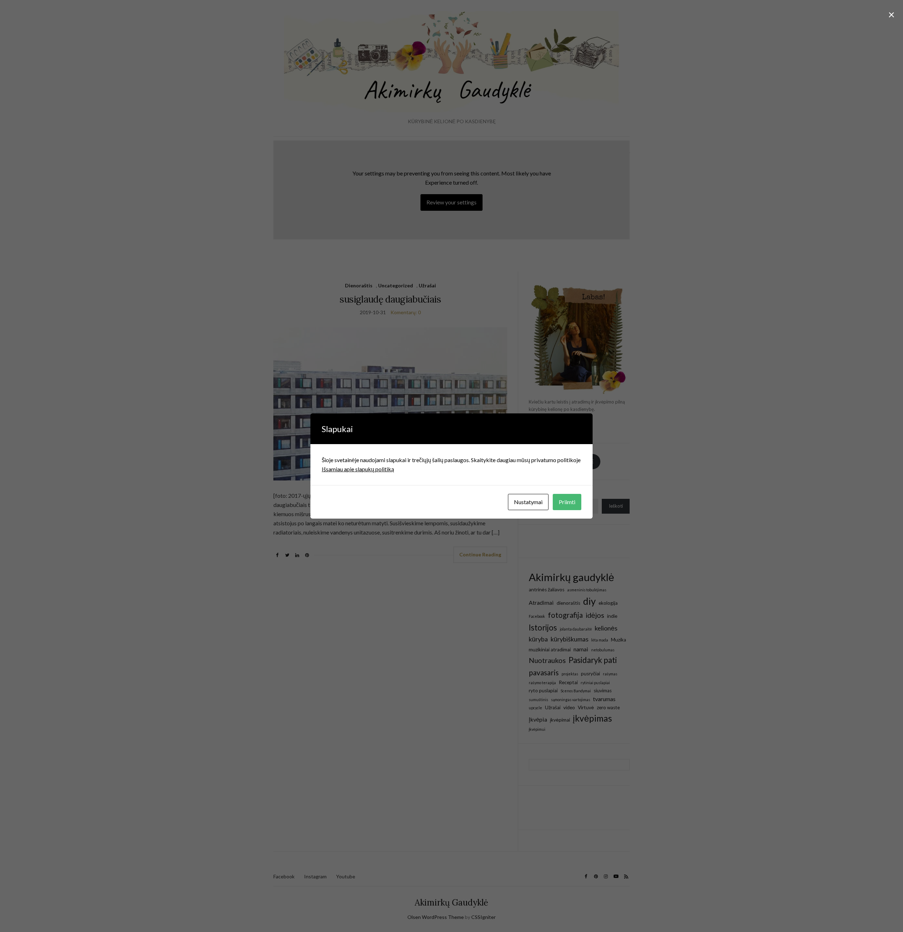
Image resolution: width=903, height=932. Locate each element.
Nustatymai (528, 501)
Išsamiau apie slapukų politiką (358, 469)
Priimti (567, 501)
